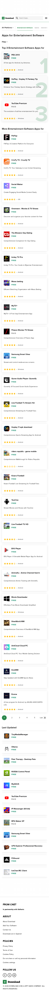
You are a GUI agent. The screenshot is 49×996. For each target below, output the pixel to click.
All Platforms (7, 28)
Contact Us (7, 930)
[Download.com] (8, 18)
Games (37, 28)
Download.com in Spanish (12, 934)
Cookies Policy (8, 954)
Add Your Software (10, 926)
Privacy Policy (8, 946)
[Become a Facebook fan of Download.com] (5, 975)
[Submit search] (17, 18)
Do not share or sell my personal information (19, 958)
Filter (4, 42)
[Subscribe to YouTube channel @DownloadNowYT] (14, 975)
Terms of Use (8, 950)
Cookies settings (9, 962)
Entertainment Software (25, 28)
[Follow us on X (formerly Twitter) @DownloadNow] (9, 975)
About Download (9, 922)
